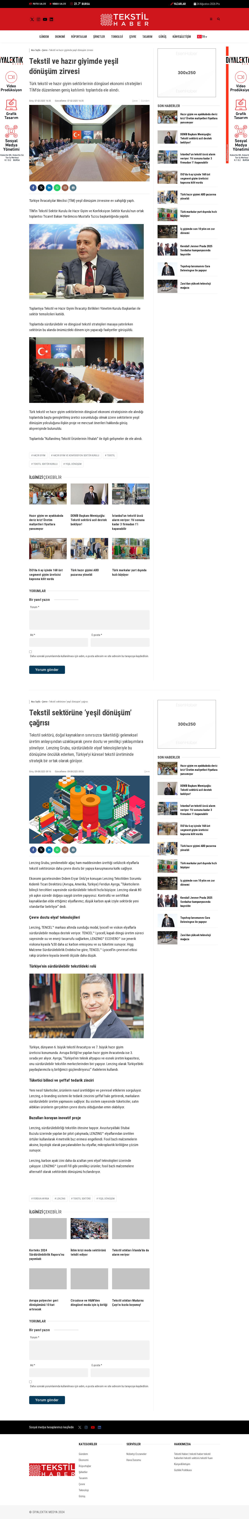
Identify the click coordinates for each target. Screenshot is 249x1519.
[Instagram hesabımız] (38, 19)
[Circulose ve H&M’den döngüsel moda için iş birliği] (89, 1282)
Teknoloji (117, 36)
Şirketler (99, 36)
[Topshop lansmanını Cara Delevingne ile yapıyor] (167, 274)
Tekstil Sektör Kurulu (45, 464)
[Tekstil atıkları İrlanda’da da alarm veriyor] (131, 1231)
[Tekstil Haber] (124, 24)
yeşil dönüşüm (73, 464)
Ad (32, 634)
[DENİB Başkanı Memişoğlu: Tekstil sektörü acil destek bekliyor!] (89, 497)
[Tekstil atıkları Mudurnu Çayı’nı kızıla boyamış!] (131, 1282)
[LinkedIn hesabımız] (51, 19)
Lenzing (61, 1198)
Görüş (162, 36)
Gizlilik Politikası (183, 1470)
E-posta (97, 634)
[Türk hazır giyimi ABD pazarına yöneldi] (89, 551)
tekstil (111, 455)
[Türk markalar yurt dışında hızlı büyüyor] (131, 551)
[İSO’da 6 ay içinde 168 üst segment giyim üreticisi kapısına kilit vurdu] (48, 551)
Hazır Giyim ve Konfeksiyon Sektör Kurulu (76, 455)
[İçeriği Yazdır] (73, 187)
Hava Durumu (133, 1460)
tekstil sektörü (82, 1198)
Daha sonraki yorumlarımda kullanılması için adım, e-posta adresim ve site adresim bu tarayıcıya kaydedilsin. (89, 656)
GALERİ (39, 4)
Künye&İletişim (182, 36)
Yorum (34, 607)
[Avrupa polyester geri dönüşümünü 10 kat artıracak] (48, 1282)
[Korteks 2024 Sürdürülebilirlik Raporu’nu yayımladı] (48, 1231)
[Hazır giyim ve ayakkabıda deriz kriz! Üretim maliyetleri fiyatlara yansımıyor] (48, 497)
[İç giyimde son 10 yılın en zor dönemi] (167, 237)
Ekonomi (60, 36)
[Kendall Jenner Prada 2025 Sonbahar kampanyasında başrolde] (167, 254)
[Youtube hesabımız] (45, 19)
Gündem (44, 36)
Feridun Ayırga (41, 1198)
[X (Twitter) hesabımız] (32, 19)
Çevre (132, 36)
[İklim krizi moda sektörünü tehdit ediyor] (89, 1231)
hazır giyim (39, 455)
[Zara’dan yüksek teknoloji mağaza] (167, 292)
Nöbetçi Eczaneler (136, 1454)
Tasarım (147, 36)
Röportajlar (79, 36)
